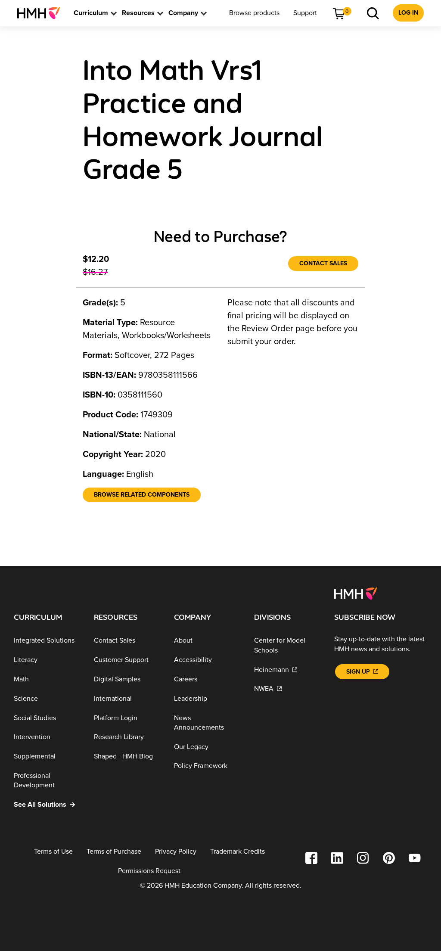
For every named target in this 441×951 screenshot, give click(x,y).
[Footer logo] (355, 593)
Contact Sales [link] (323, 263)
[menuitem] (42, 13)
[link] (42, 12)
